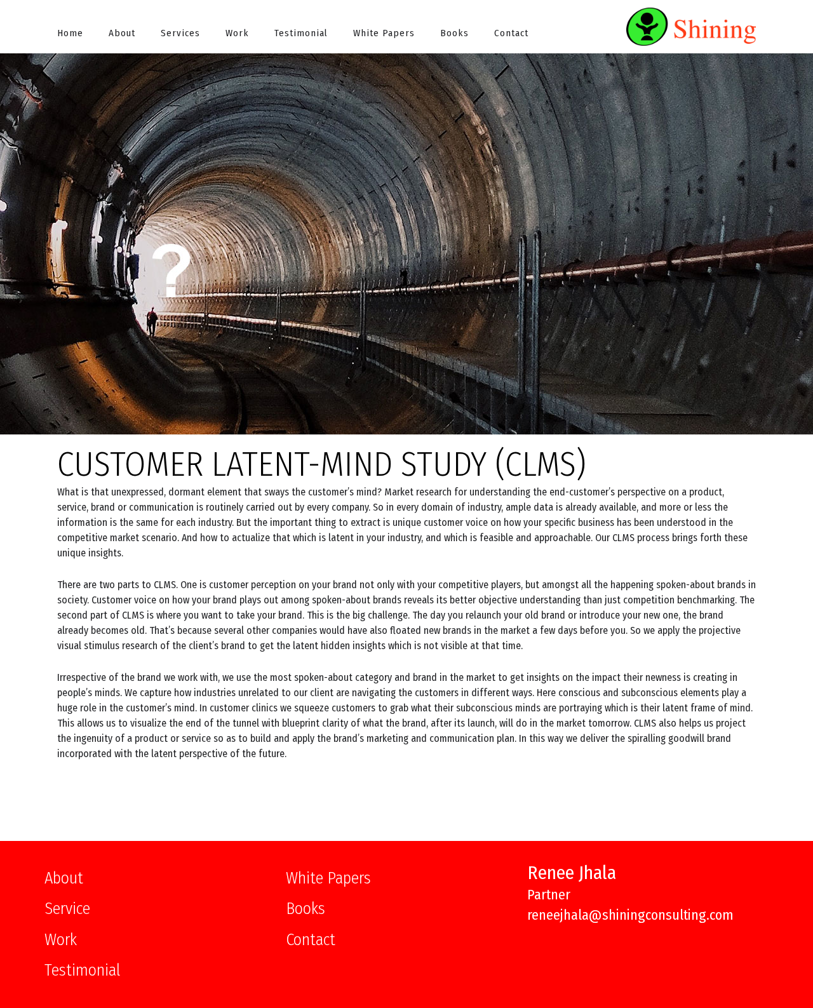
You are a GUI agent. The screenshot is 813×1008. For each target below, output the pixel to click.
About (122, 33)
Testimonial (301, 33)
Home (70, 33)
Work (237, 33)
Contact (511, 33)
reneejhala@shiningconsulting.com (630, 915)
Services (180, 33)
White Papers (384, 33)
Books (454, 33)
